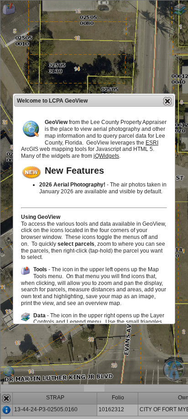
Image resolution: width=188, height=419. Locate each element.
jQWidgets (106, 156)
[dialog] (94, 208)
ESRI (152, 143)
